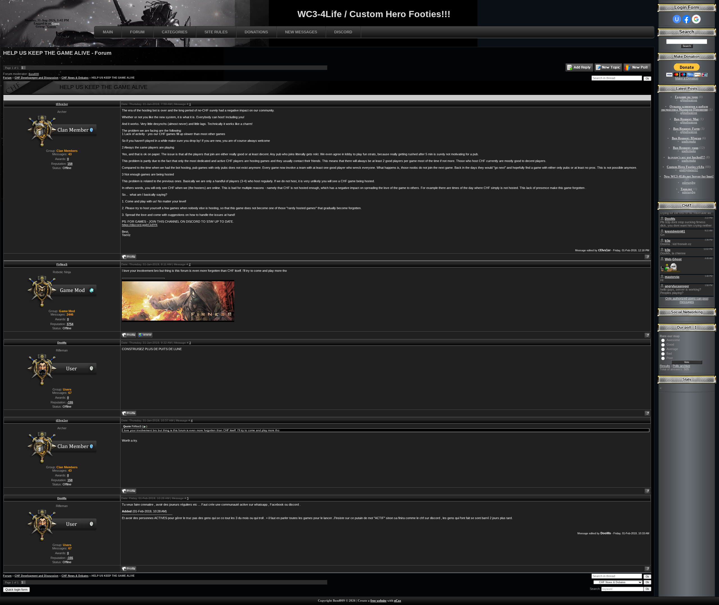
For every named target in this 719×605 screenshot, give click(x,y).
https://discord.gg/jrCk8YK (140, 225)
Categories (174, 32)
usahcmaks (689, 141)
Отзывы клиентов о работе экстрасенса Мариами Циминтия (684, 108)
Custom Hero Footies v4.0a (685, 166)
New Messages (301, 32)
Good (670, 344)
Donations (256, 32)
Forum (137, 32)
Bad (669, 353)
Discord (343, 32)
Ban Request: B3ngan (686, 138)
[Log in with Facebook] (686, 19)
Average (672, 349)
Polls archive (681, 365)
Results (665, 365)
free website (378, 600)
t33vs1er (62, 104)
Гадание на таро (686, 97)
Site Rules (215, 32)
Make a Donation (686, 78)
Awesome (673, 340)
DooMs (62, 342)
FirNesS (61, 264)
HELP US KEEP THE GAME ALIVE (113, 77)
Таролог (686, 189)
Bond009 (34, 74)
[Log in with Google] (696, 19)
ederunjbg (688, 182)
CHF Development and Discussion (36, 77)
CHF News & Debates (75, 77)
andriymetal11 (688, 170)
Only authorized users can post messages (686, 300)
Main (108, 32)
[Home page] (145, 335)
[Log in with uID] (677, 19)
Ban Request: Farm (686, 128)
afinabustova (688, 100)
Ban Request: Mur (686, 119)
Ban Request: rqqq (685, 147)
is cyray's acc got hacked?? (686, 157)
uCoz (397, 600)
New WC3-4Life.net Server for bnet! (689, 176)
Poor (669, 358)
